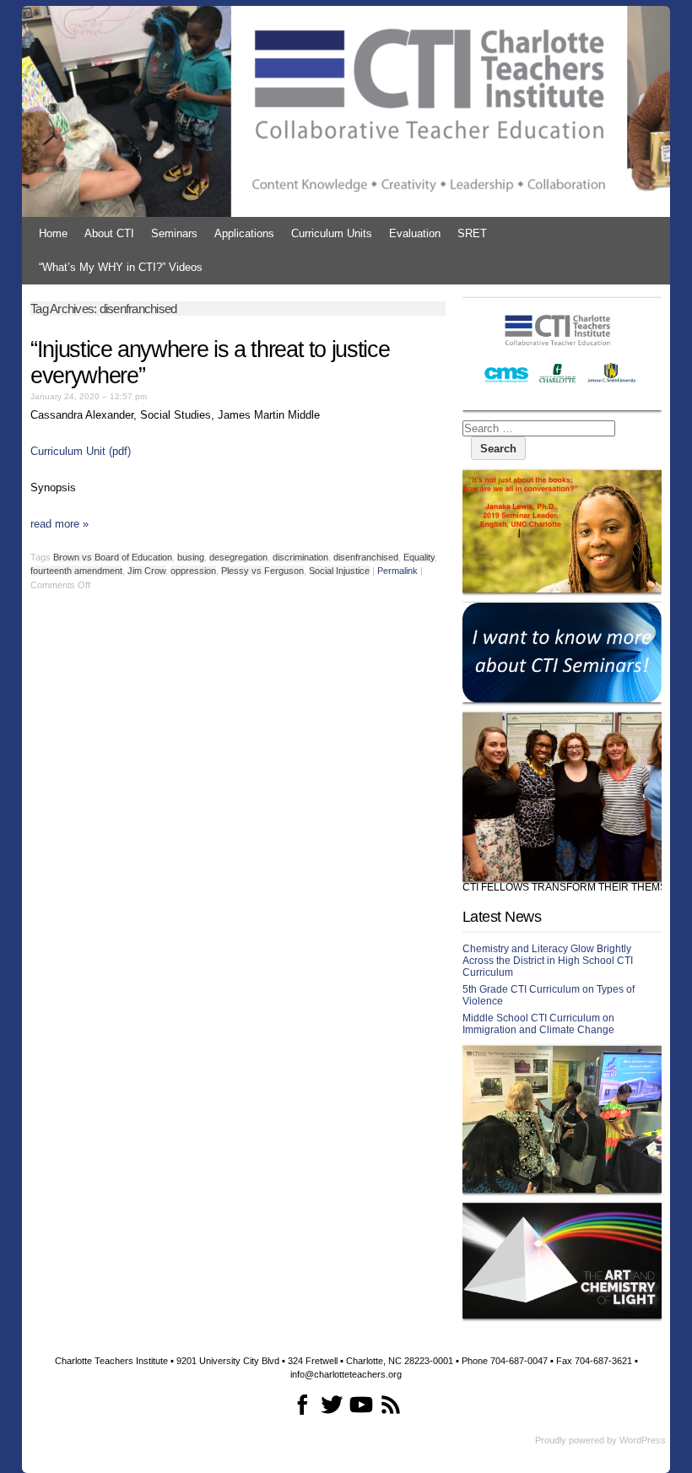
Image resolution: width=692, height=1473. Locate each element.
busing (190, 557)
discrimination (300, 557)
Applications (244, 233)
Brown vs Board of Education (112, 557)
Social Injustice (339, 571)
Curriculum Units (331, 233)
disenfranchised (365, 557)
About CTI (109, 233)
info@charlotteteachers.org (346, 1374)
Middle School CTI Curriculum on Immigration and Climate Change (538, 1024)
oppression (193, 571)
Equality (419, 557)
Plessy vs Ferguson (262, 571)
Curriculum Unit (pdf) (80, 451)
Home (53, 233)
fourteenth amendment (76, 571)
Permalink (397, 571)
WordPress (642, 1440)
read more (59, 523)
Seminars (174, 233)
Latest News (501, 916)
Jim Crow (146, 571)
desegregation (238, 557)
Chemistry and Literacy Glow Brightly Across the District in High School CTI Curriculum (547, 960)
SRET (472, 233)
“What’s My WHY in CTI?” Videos (121, 267)
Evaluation (415, 233)
